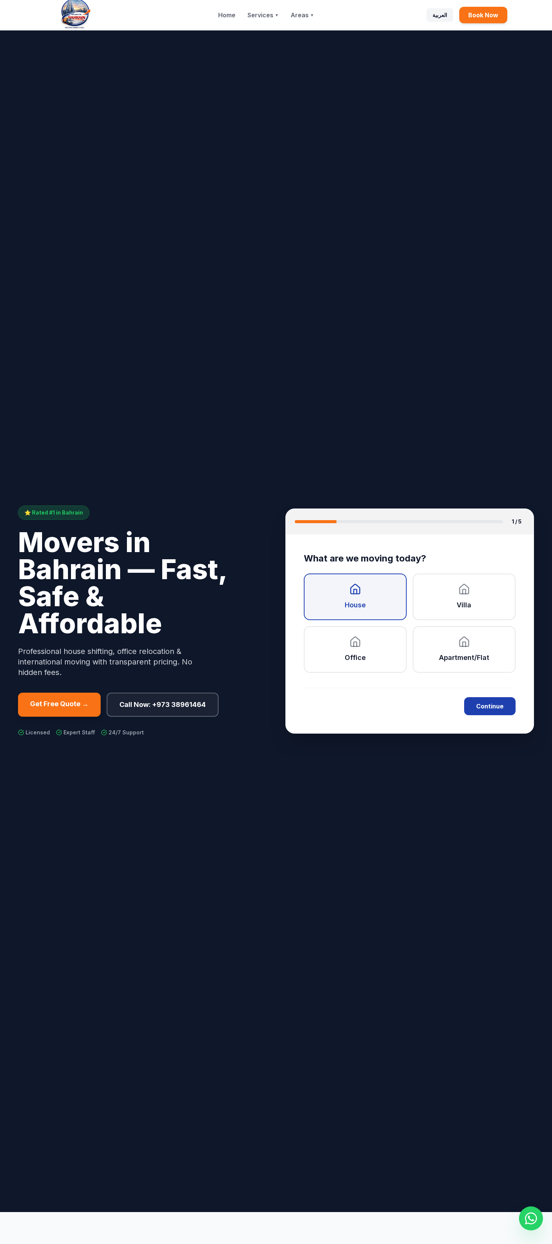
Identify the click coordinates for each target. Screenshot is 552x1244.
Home (226, 15)
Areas (302, 15)
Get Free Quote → (59, 704)
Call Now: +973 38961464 (162, 704)
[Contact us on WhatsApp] (531, 1218)
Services (263, 15)
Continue (490, 706)
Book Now (483, 15)
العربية (440, 15)
